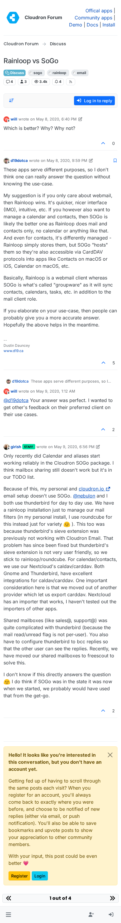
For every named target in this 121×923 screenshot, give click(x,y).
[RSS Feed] (70, 81)
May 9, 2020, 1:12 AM (55, 391)
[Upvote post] (103, 143)
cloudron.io (91, 489)
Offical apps (98, 11)
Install (108, 25)
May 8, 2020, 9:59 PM (67, 160)
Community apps (93, 18)
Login (39, 875)
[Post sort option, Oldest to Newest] (11, 100)
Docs (92, 25)
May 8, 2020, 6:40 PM (56, 119)
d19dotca (19, 160)
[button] (8, 915)
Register (19, 875)
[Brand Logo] (13, 18)
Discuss (16, 73)
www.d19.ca (13, 351)
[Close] (110, 755)
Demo (75, 25)
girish (16, 446)
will (14, 119)
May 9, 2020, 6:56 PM (74, 446)
